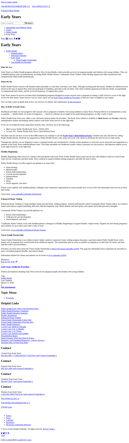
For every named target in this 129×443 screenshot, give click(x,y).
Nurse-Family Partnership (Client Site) (16, 320)
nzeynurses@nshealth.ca (23, 381)
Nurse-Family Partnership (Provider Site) (17, 322)
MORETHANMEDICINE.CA (15, 6)
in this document (74, 102)
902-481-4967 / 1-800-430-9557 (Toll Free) (18, 355)
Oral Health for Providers (21, 62)
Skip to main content (9, 2)
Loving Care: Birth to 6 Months (13, 327)
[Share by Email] (19, 39)
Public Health (11, 32)
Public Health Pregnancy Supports (15, 311)
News (8, 418)
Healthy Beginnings (9, 315)
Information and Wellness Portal (18, 28)
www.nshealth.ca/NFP (57, 255)
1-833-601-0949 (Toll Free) (12, 394)
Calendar (9, 420)
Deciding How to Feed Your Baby (14, 343)
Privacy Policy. (49, 429)
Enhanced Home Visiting (11, 318)
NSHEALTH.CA (41, 6)
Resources (10, 422)
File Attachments (8, 287)
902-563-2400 (6, 368)
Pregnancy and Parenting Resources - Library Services (22, 340)
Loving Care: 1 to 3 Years (11, 331)
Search (30, 23)
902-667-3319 (7, 381)
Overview (10, 298)
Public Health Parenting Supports (14, 313)
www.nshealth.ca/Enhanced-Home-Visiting (28, 230)
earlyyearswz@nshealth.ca (34, 394)
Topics (8, 30)
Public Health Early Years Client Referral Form (19, 309)
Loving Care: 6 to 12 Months (12, 329)
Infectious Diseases (18, 55)
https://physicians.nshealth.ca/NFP (65, 249)
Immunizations (17, 53)
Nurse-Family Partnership (26, 60)
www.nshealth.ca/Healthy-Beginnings (26, 194)
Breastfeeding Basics (9, 336)
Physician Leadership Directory (18, 425)
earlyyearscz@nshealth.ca (46, 355)
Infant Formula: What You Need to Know (17, 338)
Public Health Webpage (11, 324)
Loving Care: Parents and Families (14, 333)
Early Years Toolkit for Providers (67, 98)
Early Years (15, 58)
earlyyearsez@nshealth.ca (23, 368)
